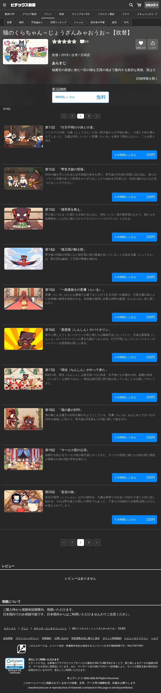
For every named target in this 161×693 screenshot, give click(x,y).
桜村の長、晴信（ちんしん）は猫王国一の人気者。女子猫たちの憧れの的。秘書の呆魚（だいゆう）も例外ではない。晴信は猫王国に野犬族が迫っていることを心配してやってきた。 (100, 379)
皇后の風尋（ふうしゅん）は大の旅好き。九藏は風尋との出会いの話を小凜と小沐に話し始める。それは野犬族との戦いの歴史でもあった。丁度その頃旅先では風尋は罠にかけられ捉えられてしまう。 (100, 501)
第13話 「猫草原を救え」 (64, 209)
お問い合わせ (61, 638)
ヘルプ (154, 638)
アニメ (47, 14)
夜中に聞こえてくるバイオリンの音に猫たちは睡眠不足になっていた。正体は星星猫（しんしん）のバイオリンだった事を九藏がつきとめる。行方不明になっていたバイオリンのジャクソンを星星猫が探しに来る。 (100, 339)
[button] (15, 663)
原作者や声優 (98, 22)
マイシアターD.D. (81, 14)
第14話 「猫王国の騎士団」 (65, 249)
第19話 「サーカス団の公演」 (67, 450)
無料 (21, 22)
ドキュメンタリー (146, 14)
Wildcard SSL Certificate (15, 671)
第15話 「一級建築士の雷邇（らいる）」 (75, 290)
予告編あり (37, 22)
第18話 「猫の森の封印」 (64, 410)
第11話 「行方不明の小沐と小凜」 (70, 127)
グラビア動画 (29, 14)
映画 (61, 14)
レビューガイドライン (136, 638)
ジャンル (78, 22)
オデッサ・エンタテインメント (50, 628)
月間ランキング (58, 22)
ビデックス (10, 628)
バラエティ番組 (106, 14)
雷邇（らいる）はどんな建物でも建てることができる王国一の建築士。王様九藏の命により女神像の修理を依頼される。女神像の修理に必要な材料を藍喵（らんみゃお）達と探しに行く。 (100, 298)
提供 (114, 22)
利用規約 (46, 638)
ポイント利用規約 (112, 638)
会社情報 (8, 638)
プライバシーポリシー (27, 638)
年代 (126, 22)
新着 (9, 22)
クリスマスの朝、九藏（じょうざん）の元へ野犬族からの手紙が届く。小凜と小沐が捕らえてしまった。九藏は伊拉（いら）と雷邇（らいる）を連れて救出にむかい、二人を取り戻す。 (100, 136)
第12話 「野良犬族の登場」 (65, 169)
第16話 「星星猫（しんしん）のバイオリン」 (78, 330)
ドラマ (125, 14)
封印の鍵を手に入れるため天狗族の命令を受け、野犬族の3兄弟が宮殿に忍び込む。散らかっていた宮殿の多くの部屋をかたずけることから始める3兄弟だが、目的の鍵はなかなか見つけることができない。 (101, 178)
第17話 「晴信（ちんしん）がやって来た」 (76, 370)
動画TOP (10, 14)
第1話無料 (59, 89)
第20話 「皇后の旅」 (61, 492)
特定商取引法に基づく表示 (85, 638)
